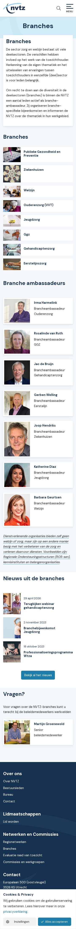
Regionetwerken (14, 842)
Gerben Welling (45, 395)
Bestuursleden (13, 788)
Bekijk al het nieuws (38, 675)
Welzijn (29, 190)
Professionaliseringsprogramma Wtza (48, 654)
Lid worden (11, 822)
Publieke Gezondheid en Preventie (42, 153)
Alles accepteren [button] (56, 922)
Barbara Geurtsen (47, 497)
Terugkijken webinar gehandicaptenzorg (39, 605)
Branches (9, 849)
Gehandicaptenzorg (39, 248)
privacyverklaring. (15, 912)
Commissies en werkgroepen (23, 862)
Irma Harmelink (45, 303)
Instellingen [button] (21, 922)
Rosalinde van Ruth (48, 333)
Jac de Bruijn (43, 364)
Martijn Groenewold (49, 724)
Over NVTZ (11, 781)
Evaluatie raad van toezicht (22, 855)
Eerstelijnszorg (35, 263)
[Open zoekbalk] (57, 8)
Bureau (8, 794)
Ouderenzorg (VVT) (38, 205)
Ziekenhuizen (34, 170)
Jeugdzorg (32, 220)
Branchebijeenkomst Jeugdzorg (39, 630)
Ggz (27, 234)
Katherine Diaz (45, 467)
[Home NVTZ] (14, 8)
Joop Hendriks (45, 425)
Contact (9, 801)
